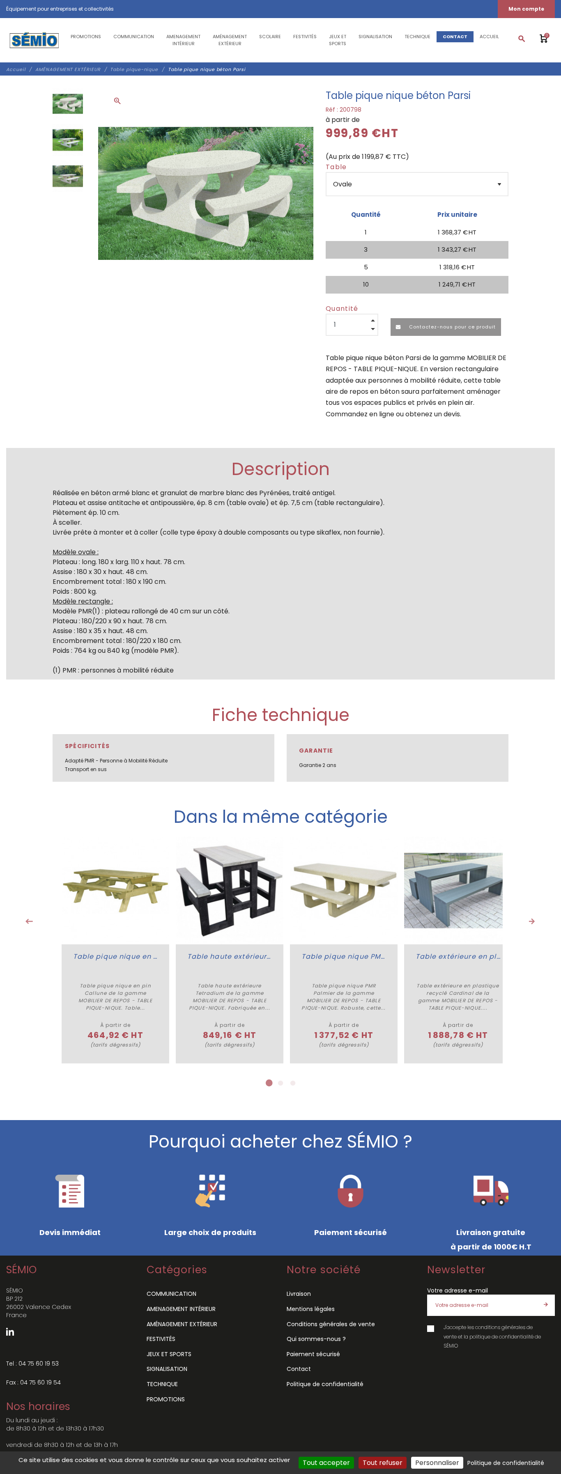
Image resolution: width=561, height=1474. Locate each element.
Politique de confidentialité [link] (505, 1463)
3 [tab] (293, 1083)
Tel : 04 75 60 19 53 (32, 1363)
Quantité (342, 308)
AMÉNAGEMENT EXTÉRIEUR (182, 1324)
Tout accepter (326, 1462)
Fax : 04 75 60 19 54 (33, 1382)
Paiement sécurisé (313, 1354)
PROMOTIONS (166, 1399)
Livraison (299, 1294)
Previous (29, 921)
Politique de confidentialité (325, 1384)
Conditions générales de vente (331, 1324)
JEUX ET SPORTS (169, 1354)
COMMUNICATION (171, 1294)
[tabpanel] (115, 950)
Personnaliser (437, 1462)
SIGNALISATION (167, 1369)
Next (532, 921)
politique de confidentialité (501, 1336)
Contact (299, 1369)
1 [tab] (268, 1083)
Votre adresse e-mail (457, 1290)
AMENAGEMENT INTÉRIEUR (181, 1309)
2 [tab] (280, 1083)
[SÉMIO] (34, 40)
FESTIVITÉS (161, 1339)
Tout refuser (382, 1462)
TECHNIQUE (162, 1384)
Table (336, 167)
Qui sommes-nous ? (316, 1339)
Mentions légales (311, 1309)
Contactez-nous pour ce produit (451, 327)
